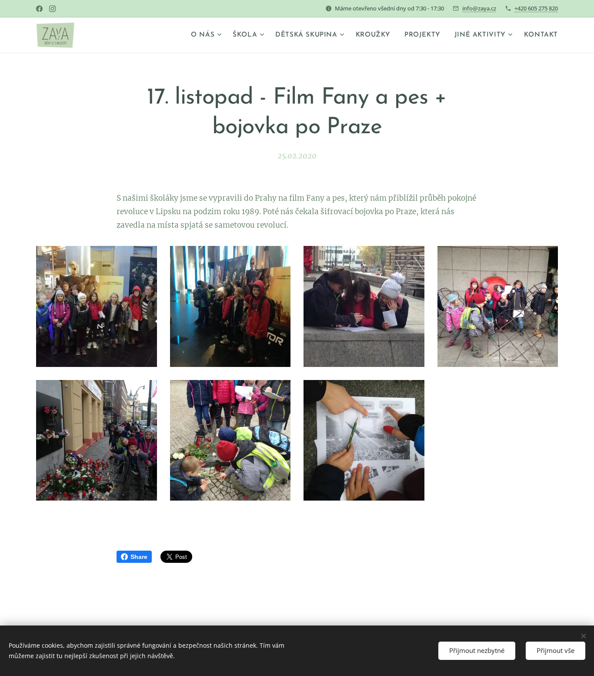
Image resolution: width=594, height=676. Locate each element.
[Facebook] (39, 8)
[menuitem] (207, 35)
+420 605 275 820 (536, 8)
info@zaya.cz (479, 8)
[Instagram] (52, 8)
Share (138, 556)
